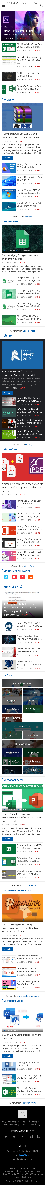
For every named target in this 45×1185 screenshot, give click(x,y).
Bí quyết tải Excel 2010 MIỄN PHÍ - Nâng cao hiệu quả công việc (29, 848)
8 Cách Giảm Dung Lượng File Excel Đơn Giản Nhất (28, 859)
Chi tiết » (7, 157)
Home (12, 1168)
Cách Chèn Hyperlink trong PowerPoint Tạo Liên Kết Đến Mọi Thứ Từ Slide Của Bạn (20, 928)
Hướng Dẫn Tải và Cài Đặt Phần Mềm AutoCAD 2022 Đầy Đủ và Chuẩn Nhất (28, 651)
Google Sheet (12, 221)
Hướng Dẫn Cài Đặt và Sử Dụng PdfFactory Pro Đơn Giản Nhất (28, 626)
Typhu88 (29, 1171)
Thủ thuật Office (24, 251)
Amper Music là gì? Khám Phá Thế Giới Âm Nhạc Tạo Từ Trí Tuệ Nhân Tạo (29, 639)
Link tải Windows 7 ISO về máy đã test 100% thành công (28, 193)
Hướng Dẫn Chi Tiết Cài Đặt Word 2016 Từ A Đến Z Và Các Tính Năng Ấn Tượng (20, 607)
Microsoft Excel (13, 780)
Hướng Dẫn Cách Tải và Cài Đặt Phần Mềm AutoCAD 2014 (29, 401)
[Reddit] (30, 578)
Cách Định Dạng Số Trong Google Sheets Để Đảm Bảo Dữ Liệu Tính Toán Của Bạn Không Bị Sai (29, 307)
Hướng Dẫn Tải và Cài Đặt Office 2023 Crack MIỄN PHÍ (29, 528)
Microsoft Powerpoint (17, 890)
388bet (33, 1174)
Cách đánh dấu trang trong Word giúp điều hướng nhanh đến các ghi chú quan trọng (29, 1079)
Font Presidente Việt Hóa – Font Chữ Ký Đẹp (29, 74)
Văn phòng (10, 449)
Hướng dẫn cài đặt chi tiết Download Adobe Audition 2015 (29, 412)
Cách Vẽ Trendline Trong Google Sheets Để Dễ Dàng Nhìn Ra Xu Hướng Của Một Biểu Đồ (29, 320)
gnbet (40, 1174)
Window (9, 100)
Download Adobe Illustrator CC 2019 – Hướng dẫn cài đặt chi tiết (30, 423)
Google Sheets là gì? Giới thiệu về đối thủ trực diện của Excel (28, 280)
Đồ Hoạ (8, 335)
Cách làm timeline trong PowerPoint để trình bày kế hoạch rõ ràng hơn (29, 958)
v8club (24, 1177)
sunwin (37, 1171)
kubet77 (15, 1174)
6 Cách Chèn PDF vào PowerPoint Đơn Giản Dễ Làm (28, 971)
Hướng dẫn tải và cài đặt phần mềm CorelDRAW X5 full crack (28, 434)
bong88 (6, 1174)
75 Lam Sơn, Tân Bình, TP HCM (24, 1151)
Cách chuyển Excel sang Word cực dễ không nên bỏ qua (29, 1091)
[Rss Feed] (39, 1137)
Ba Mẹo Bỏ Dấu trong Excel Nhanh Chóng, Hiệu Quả (29, 87)
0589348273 (24, 1154)
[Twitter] (6, 578)
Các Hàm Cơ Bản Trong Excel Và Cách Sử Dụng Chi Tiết (30, 45)
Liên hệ (33, 1168)
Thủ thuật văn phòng (16, 3)
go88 (16, 1177)
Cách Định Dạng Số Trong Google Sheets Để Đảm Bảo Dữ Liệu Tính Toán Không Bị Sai (29, 294)
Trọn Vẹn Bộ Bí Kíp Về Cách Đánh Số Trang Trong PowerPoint (29, 984)
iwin (30, 1177)
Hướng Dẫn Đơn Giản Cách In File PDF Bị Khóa (29, 502)
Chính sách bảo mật (14, 1171)
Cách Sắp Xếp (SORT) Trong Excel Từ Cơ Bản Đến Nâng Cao (29, 60)
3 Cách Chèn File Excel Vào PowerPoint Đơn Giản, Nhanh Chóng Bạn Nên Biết (22, 817)
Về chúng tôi (22, 1168)
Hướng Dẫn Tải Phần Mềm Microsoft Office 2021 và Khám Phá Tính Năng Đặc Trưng (29, 543)
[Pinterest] (22, 578)
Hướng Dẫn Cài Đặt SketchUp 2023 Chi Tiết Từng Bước (30, 664)
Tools (36, 3)
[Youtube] (14, 578)
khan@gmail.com (24, 1159)
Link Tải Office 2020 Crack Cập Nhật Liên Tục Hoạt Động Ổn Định (28, 516)
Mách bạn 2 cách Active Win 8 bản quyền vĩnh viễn (29, 204)
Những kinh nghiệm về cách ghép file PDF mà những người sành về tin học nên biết (22, 487)
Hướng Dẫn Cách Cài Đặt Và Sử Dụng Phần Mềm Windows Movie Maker (29, 167)
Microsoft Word (14, 1001)
